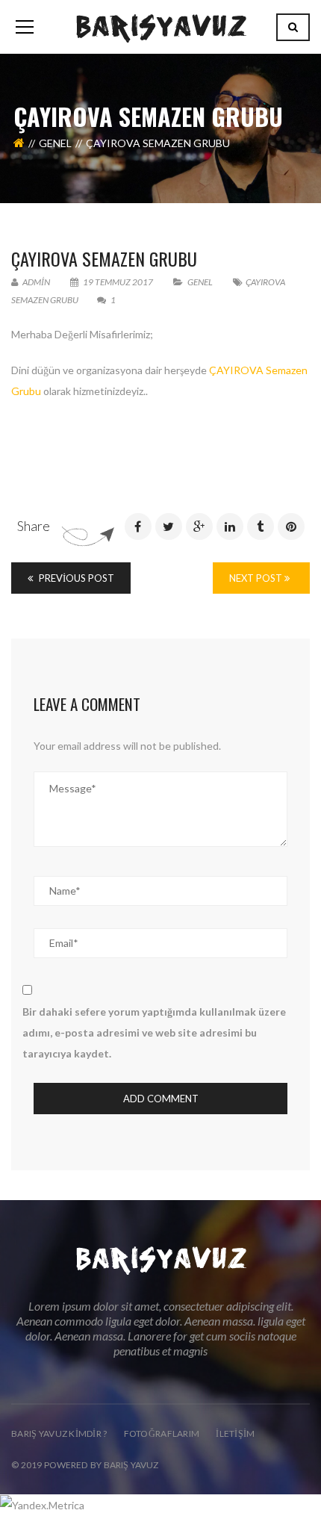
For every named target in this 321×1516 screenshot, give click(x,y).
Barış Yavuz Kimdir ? (59, 1433)
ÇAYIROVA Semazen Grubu (104, 258)
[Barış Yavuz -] (160, 26)
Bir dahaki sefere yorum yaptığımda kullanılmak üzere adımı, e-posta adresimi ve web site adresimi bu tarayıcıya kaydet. (154, 1032)
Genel (55, 143)
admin (35, 282)
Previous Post (75, 578)
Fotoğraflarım (162, 1433)
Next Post (256, 578)
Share (33, 526)
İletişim (235, 1433)
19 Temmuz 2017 (118, 282)
